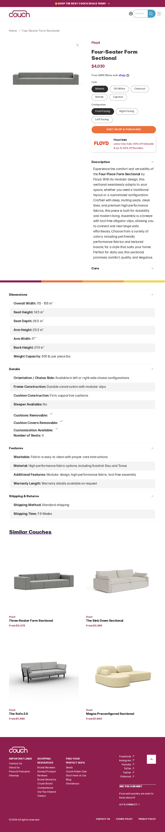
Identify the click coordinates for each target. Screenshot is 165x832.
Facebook (125, 756)
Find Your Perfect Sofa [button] (75, 760)
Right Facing (127, 111)
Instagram (125, 760)
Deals (69, 767)
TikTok (128, 768)
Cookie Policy (124, 819)
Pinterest (126, 776)
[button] (144, 14)
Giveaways (72, 783)
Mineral (99, 88)
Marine (99, 97)
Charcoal (139, 88)
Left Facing (102, 119)
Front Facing (102, 111)
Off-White (119, 88)
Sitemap (14, 775)
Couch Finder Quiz (76, 771)
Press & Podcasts (19, 771)
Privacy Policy (147, 819)
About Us (14, 767)
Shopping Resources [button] (45, 760)
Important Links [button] (20, 758)
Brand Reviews (46, 767)
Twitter (127, 772)
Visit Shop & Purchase (123, 129)
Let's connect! (128, 804)
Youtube (127, 764)
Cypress (118, 97)
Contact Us (15, 763)
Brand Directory (46, 779)
